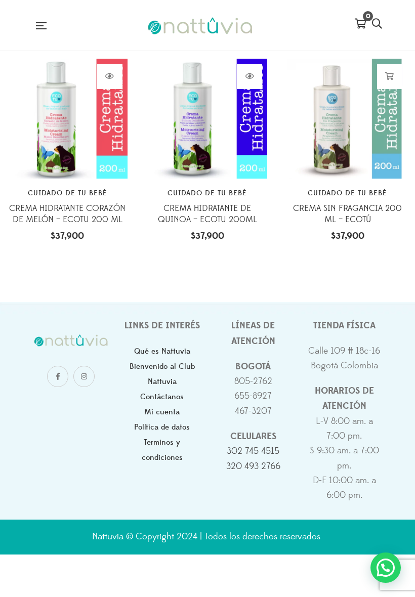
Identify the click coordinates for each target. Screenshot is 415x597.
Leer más (109, 76)
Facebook (57, 376)
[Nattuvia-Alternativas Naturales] (200, 25)
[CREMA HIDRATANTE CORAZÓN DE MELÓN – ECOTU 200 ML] (68, 119)
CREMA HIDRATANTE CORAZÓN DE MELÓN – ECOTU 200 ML (67, 214)
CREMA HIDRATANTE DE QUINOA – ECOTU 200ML (207, 214)
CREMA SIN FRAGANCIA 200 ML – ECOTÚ (347, 214)
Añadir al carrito (389, 76)
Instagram (84, 376)
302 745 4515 (253, 451)
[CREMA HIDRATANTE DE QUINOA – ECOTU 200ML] (208, 119)
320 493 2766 (253, 466)
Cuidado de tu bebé (67, 193)
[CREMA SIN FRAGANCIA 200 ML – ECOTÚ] (347, 119)
